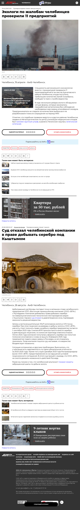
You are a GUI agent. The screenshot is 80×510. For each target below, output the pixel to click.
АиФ (3, 72)
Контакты (19, 457)
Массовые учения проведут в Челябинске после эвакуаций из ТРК (32, 190)
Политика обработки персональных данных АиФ (32, 459)
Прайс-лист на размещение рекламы (49, 457)
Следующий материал (41, 504)
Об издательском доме (23, 454)
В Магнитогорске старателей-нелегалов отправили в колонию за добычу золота (37, 417)
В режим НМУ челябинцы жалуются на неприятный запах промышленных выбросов (38, 170)
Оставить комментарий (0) (62, 132)
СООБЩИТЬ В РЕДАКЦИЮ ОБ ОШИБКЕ (27, 464)
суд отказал (36, 318)
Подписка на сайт (68, 454)
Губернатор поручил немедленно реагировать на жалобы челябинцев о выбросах (38, 183)
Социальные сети (30, 457)
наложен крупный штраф (27, 122)
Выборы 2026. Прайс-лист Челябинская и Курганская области (36, 462)
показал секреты (66, 362)
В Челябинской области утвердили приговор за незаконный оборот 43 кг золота (37, 410)
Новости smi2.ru (9, 221)
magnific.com (6, 295)
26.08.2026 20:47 (7, 227)
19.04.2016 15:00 (6, 8)
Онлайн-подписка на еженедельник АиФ (46, 454)
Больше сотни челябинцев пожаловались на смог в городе (30, 176)
